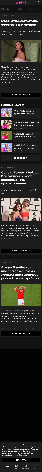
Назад (34, 468)
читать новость (21, 95)
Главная (5, 9)
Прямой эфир (25, 468)
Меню (7, 468)
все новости (21, 158)
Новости (16, 468)
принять (21, 460)
